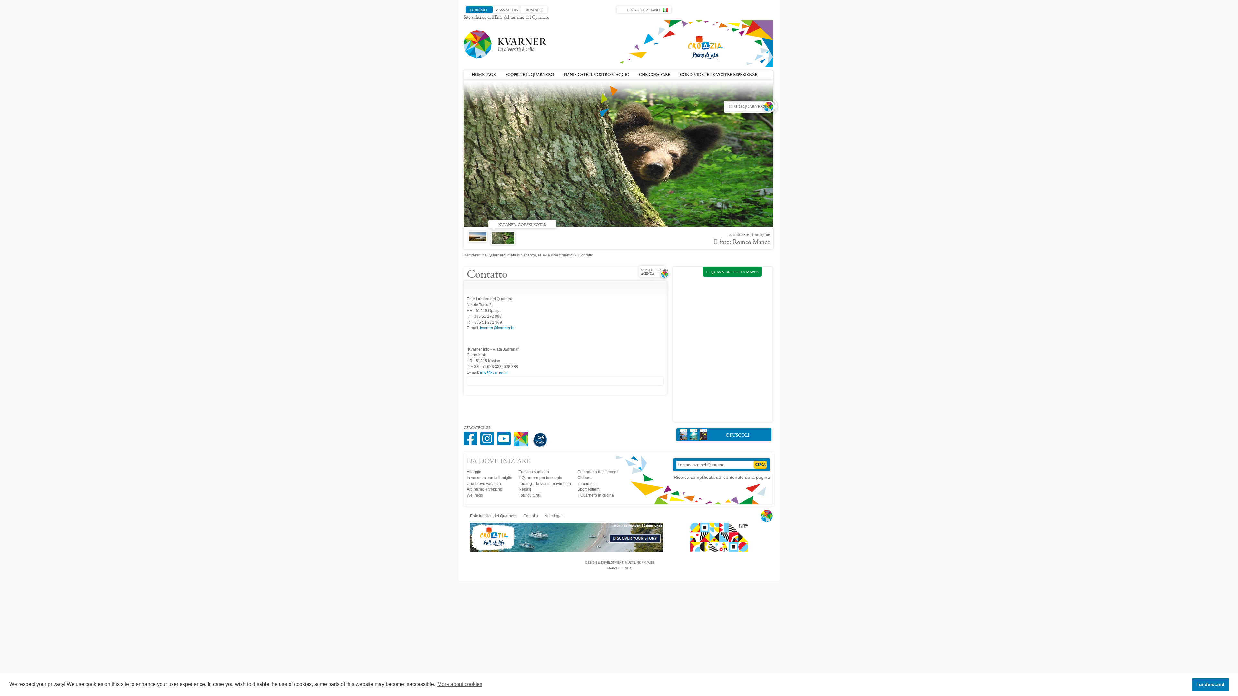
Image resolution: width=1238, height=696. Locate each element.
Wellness (475, 495)
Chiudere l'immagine (751, 235)
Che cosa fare (654, 75)
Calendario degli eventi (597, 472)
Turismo (478, 10)
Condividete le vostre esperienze (718, 75)
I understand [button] (1210, 684)
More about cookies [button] (459, 684)
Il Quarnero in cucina (595, 495)
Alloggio (474, 472)
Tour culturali (530, 495)
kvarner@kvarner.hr (497, 328)
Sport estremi (589, 489)
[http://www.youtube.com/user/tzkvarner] (505, 435)
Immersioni (587, 483)
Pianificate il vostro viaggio (596, 75)
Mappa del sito (619, 568)
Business (534, 10)
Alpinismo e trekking (484, 489)
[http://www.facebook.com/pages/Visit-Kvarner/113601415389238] (472, 435)
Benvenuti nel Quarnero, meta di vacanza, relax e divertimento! (519, 255)
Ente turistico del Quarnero (493, 516)
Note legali (554, 516)
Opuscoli (737, 435)
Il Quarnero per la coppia (540, 478)
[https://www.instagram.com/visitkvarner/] (488, 435)
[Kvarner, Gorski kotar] (504, 240)
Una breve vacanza (484, 483)
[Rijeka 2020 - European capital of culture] (716, 550)
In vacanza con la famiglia (489, 478)
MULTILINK (633, 562)
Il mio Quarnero (747, 107)
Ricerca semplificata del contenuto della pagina (722, 477)
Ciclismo (585, 478)
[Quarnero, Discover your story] (567, 550)
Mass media (506, 10)
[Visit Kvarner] (522, 436)
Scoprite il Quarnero (530, 75)
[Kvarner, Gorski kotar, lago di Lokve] (479, 243)
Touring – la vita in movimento (545, 483)
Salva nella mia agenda (654, 272)
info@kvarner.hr (494, 372)
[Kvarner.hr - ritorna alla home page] (505, 44)
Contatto (530, 516)
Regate (525, 489)
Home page (484, 75)
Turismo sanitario (534, 472)
